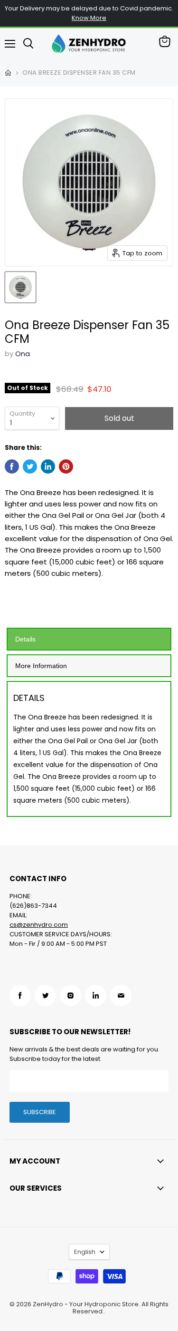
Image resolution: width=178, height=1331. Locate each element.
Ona (22, 354)
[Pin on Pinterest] (66, 466)
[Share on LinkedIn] (48, 466)
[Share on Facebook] (12, 466)
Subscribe (39, 1112)
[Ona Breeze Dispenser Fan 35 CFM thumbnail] (20, 287)
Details (25, 639)
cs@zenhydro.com (38, 924)
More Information (41, 666)
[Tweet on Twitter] (30, 466)
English (84, 1251)
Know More (89, 17)
